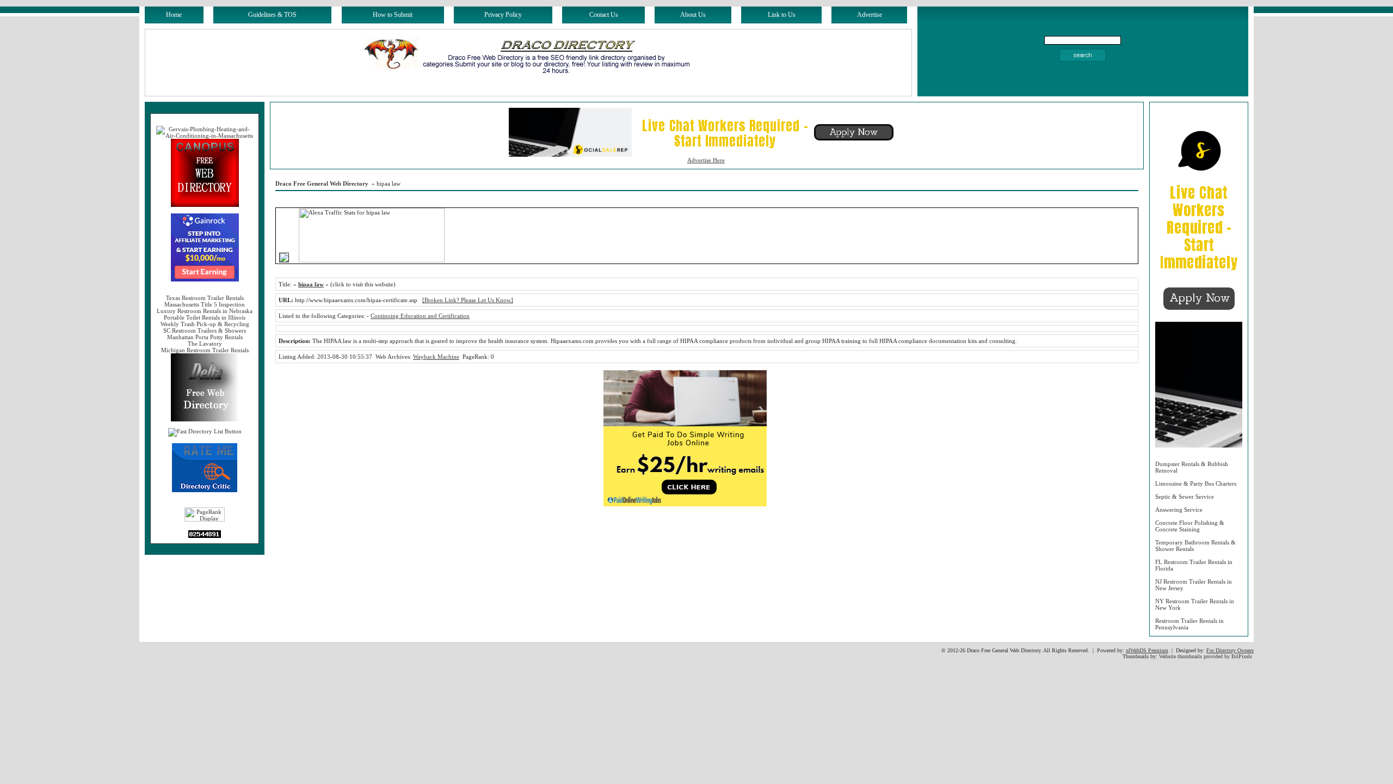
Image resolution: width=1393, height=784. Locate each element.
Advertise (869, 15)
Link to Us (782, 15)
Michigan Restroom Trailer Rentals (205, 350)
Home (174, 15)
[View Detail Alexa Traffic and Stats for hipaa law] (294, 260)
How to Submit (392, 15)
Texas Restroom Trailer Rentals (205, 298)
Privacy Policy (503, 15)
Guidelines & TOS (272, 15)
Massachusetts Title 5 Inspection (204, 304)
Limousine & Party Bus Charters (1195, 483)
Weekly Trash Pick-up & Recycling (205, 324)
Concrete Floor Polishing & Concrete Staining (1189, 525)
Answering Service (1179, 509)
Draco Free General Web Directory (321, 183)
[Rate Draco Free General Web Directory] (204, 490)
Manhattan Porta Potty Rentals (205, 337)
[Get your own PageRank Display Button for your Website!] (204, 519)
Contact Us (603, 15)
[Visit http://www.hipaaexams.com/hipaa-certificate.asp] (284, 260)
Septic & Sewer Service (1184, 496)
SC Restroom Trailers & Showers (204, 330)
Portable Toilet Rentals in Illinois (204, 317)
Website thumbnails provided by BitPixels (1205, 656)
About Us (693, 15)
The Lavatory (205, 343)
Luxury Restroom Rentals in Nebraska (204, 311)
